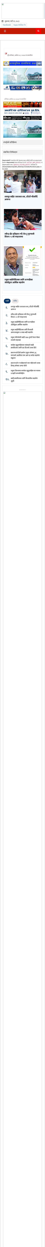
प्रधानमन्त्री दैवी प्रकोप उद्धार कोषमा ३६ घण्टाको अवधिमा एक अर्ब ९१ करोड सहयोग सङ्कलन (25, 355)
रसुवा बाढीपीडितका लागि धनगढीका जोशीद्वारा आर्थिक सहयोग (23, 323)
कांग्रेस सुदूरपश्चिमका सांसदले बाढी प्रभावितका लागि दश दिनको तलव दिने (23, 346)
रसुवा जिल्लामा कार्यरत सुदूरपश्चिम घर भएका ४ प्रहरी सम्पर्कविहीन (25, 372)
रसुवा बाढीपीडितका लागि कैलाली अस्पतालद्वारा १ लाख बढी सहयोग (22, 331)
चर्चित (15, 300)
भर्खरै (7, 300)
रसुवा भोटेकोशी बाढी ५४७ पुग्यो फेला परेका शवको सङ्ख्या (25, 339)
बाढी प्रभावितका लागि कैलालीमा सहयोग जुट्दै (24, 380)
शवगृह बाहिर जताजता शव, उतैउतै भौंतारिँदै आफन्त (25, 308)
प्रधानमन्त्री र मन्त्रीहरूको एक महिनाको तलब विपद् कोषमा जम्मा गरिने (25, 364)
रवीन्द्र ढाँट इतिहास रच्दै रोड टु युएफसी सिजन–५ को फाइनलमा (23, 316)
